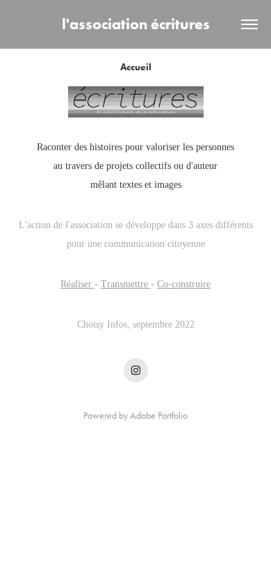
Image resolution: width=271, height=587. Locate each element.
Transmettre (126, 284)
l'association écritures (136, 24)
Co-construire (184, 284)
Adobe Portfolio (159, 415)
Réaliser (77, 284)
